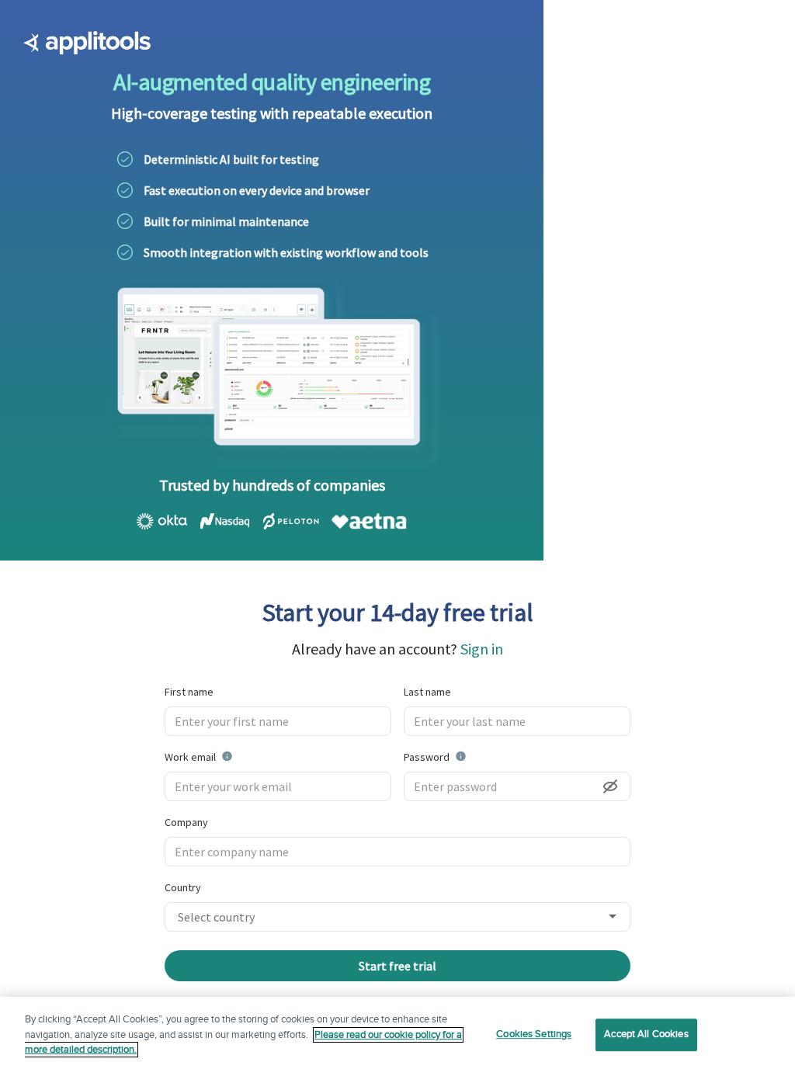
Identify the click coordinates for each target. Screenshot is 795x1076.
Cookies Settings (533, 1034)
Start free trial (397, 966)
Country (183, 887)
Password (466, 756)
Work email (238, 756)
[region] (397, 1036)
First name (189, 692)
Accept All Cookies (646, 1034)
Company (186, 822)
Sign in (481, 648)
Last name (427, 692)
